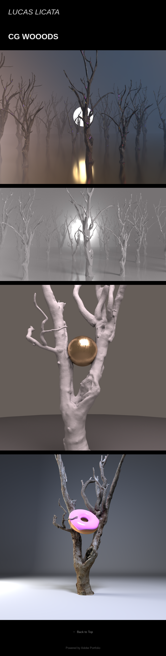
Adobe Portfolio (90, 648)
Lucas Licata (34, 12)
